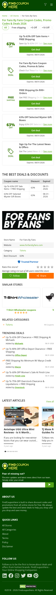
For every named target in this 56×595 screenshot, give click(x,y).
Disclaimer (7, 546)
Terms (5, 538)
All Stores (14, 15)
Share (43, 275)
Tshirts (23, 250)
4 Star (48, 266)
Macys (18, 367)
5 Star (52, 266)
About (5, 534)
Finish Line (20, 376)
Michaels (19, 343)
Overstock (20, 387)
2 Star (41, 266)
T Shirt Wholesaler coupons (21, 309)
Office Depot (21, 355)
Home (4, 15)
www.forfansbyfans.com (31, 245)
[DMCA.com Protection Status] (28, 587)
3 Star (44, 266)
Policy (5, 542)
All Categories (9, 529)
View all (50, 401)
